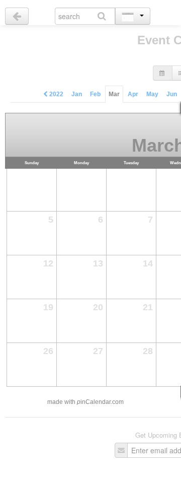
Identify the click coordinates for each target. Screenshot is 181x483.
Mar (114, 94)
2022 (55, 94)
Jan (76, 94)
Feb (95, 94)
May (152, 94)
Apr (133, 94)
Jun (171, 94)
